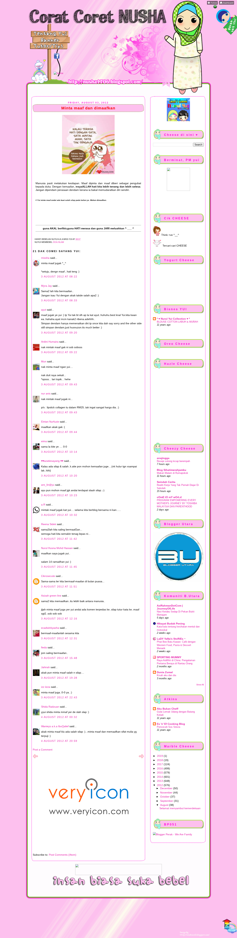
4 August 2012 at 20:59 (59, 740)
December (166, 788)
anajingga (163, 458)
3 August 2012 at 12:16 (59, 618)
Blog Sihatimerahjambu (171, 469)
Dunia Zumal (165, 672)
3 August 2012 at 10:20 (59, 475)
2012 (160, 785)
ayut (43, 309)
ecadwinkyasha (50, 627)
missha (45, 257)
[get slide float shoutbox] (215, 7)
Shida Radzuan (50, 706)
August (164, 804)
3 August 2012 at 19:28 (59, 677)
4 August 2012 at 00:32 (59, 717)
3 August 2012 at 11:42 (59, 538)
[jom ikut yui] (212, 3)
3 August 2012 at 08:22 (59, 276)
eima (44, 441)
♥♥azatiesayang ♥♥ (52, 460)
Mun (43, 361)
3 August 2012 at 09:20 (59, 332)
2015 (160, 772)
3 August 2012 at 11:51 (59, 586)
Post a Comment (42, 749)
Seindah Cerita (166, 481)
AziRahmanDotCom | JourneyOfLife (170, 607)
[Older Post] (141, 757)
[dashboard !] (226, 3)
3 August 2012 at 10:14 (59, 451)
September (167, 800)
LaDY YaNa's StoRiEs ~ (171, 638)
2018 (160, 760)
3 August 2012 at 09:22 (59, 352)
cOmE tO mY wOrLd (169, 497)
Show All (200, 685)
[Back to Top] (229, 926)
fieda (44, 647)
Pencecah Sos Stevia (168, 727)
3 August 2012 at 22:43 (59, 697)
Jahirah (45, 667)
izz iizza (45, 686)
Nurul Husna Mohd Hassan (57, 548)
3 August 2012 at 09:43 (59, 384)
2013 (160, 780)
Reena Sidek (48, 524)
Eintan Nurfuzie (50, 421)
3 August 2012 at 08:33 (59, 300)
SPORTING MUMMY (169, 657)
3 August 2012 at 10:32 (59, 514)
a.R (43, 504)
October (165, 796)
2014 (160, 776)
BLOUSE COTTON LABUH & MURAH (177, 321)
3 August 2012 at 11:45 (59, 566)
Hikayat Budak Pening (171, 623)
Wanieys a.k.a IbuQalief (55, 726)
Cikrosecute (48, 575)
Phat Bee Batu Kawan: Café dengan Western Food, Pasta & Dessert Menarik (176, 645)
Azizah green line (51, 595)
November (166, 792)
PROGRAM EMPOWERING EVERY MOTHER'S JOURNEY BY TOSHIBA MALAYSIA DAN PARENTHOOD (177, 503)
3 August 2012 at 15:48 (59, 657)
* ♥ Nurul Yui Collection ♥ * (173, 318)
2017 (160, 764)
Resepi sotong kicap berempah (173, 461)
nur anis (46, 393)
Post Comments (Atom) (62, 854)
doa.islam (58, 242)
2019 (160, 755)
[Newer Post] (35, 757)
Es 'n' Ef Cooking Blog (171, 723)
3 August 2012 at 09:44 (59, 432)
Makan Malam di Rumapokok (172, 473)
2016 (160, 768)
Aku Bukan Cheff (167, 708)
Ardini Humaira (50, 341)
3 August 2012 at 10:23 (59, 495)
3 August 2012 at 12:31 (59, 638)
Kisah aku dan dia (166, 675)
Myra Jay (46, 285)
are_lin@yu (47, 484)
